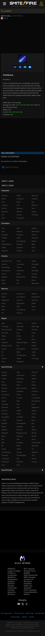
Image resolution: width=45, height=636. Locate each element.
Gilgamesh (35, 407)
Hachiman (20, 271)
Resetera (11, 586)
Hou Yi (34, 414)
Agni (18, 372)
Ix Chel (19, 339)
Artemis (19, 382)
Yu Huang (35, 358)
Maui (33, 244)
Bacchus (19, 231)
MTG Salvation (29, 569)
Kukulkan (20, 427)
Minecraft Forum (30, 571)
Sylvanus (35, 452)
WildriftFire (11, 577)
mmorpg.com (28, 579)
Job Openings (39, 613)
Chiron (6, 18)
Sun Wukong (21, 310)
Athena (34, 228)
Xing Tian (20, 462)
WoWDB (27, 573)
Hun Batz (20, 417)
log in (11, 161)
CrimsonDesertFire (30, 592)
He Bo (19, 336)
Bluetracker (28, 581)
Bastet (34, 388)
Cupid (34, 267)
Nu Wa (34, 436)
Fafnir (19, 238)
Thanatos (35, 215)
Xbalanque (35, 283)
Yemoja (34, 462)
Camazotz (20, 199)
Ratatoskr (35, 446)
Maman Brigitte (22, 342)
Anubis (34, 323)
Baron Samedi (21, 388)
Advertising (29, 613)
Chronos (19, 398)
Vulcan (34, 459)
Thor (33, 455)
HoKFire (27, 594)
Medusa (34, 277)
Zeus (18, 465)
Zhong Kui (20, 361)
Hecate (34, 411)
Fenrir (34, 404)
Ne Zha (34, 433)
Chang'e (19, 329)
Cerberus (35, 391)
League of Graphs (14, 571)
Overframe (27, 588)
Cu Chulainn (36, 398)
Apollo (34, 379)
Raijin (18, 352)
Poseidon (20, 443)
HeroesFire (12, 592)
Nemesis (20, 436)
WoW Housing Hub (30, 575)
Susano (19, 452)
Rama (19, 446)
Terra (34, 247)
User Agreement (6, 613)
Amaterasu (20, 375)
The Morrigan (21, 455)
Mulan (34, 303)
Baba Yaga (35, 326)
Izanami (19, 420)
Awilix (34, 385)
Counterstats (12, 575)
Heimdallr (35, 271)
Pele (33, 208)
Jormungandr (21, 423)
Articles (31, 617)
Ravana (19, 211)
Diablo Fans (28, 586)
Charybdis (35, 264)
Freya (34, 333)
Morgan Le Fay (22, 433)
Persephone (21, 349)
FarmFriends (12, 588)
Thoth (34, 355)
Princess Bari (36, 443)
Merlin (34, 430)
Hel (33, 336)
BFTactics (11, 594)
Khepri (34, 241)
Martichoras (21, 277)
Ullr (18, 459)
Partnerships (15, 617)
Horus (19, 414)
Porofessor (12, 573)
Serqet (34, 211)
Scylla (34, 352)
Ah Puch (34, 372)
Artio (33, 382)
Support (24, 617)
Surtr (33, 310)
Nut (18, 280)
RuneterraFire (12, 579)
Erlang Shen (36, 297)
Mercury (19, 430)
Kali (33, 423)
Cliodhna (35, 199)
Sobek (19, 449)
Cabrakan (20, 391)
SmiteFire (11, 581)
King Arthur (20, 303)
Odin (18, 439)
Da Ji (18, 401)
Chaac (19, 395)
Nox (18, 345)
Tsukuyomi (20, 218)
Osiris (34, 439)
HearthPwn (28, 584)
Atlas (18, 385)
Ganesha (35, 238)
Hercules (35, 300)
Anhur (34, 375)
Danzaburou (36, 401)
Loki (33, 427)
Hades (19, 411)
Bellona (34, 294)
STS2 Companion (30, 590)
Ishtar (34, 417)
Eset (18, 404)
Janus (33, 420)
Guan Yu (19, 300)
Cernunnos (20, 264)
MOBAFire (11, 569)
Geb (18, 407)
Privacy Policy (19, 613)
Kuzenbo (20, 244)
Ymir (33, 251)
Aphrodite (20, 379)
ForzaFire (11, 590)
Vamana (19, 313)
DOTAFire (11, 584)
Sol (33, 449)
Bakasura (35, 195)
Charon (34, 395)
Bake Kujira (36, 231)
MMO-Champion (30, 577)
